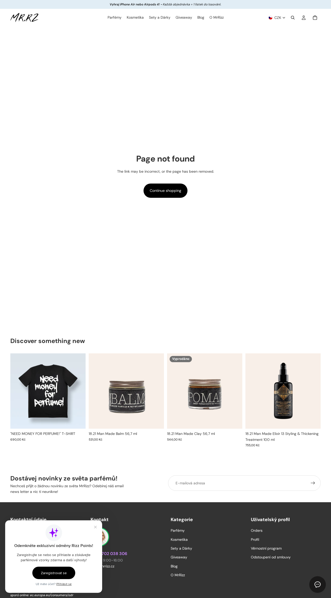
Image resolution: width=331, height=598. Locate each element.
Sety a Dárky (181, 548)
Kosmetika (179, 539)
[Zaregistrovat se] (312, 483)
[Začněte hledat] (292, 17)
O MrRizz (178, 575)
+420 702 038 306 (109, 554)
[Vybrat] (77, 421)
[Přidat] (156, 421)
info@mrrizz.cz (102, 566)
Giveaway (179, 557)
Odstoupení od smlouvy (271, 557)
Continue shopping (165, 190)
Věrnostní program (266, 548)
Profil (255, 539)
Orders (256, 530)
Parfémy (178, 530)
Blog (174, 566)
